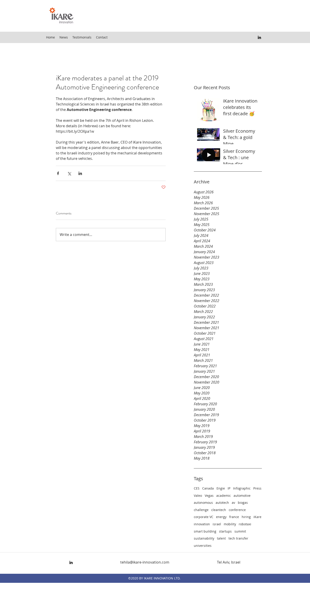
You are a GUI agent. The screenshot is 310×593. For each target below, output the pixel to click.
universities (203, 545)
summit (240, 531)
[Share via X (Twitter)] (69, 173)
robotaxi (245, 524)
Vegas (209, 495)
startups (225, 531)
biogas (243, 502)
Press (257, 488)
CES (196, 488)
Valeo (198, 495)
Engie (221, 488)
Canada (208, 488)
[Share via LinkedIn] (80, 173)
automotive (242, 495)
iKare (257, 517)
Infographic (242, 488)
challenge (201, 510)
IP (229, 488)
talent (221, 538)
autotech (222, 502)
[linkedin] (259, 37)
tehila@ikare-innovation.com (144, 562)
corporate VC (203, 517)
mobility (230, 524)
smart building (205, 531)
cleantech (218, 510)
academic (223, 495)
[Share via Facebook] (58, 173)
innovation (202, 524)
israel (217, 524)
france (234, 517)
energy (221, 517)
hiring (246, 517)
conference (237, 510)
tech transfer (238, 538)
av (233, 502)
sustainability (204, 538)
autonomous (203, 502)
